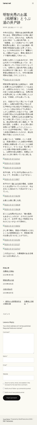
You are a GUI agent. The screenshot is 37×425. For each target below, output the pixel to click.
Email (5, 365)
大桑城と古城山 (8, 271)
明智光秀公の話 (8, 280)
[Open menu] (33, 3)
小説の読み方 (7, 289)
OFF (21, 27)
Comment (6, 332)
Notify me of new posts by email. (14, 392)
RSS (4, 421)
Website (5, 374)
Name (5, 356)
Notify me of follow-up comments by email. (18, 388)
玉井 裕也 (11, 27)
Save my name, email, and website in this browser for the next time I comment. (17, 384)
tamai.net (7, 3)
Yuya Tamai (6, 419)
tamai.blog (9, 421)
